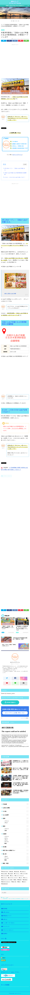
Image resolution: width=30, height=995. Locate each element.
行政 (16, 830)
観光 (16, 843)
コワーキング (5, 877)
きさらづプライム (17, 154)
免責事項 (5, 933)
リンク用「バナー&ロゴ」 (9, 922)
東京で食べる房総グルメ (15, 850)
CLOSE (25, 164)
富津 (15, 826)
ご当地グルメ (23, 871)
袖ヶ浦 (15, 853)
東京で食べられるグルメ (6, 881)
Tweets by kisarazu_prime (8, 693)
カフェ (16, 838)
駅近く (20, 881)
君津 (15, 818)
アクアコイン (17, 873)
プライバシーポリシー (8, 930)
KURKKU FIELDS (5, 871)
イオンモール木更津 (6, 875)
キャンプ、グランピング (19, 875)
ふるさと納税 (5, 873)
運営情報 (5, 908)
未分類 (15, 846)
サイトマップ (6, 926)
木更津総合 (25, 879)
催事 (15, 879)
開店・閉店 (15, 863)
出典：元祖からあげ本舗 (10, 293)
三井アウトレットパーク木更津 (7, 879)
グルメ (16, 822)
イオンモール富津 (24, 873)
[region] (15, 15)
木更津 (15, 833)
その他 (15, 811)
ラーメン (16, 841)
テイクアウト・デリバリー (13, 877)
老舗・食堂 (14, 881)
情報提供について (7, 915)
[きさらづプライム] (15, 3)
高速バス (24, 881)
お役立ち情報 (15, 807)
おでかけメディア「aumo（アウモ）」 (11, 972)
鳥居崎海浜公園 (5, 883)
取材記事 (20, 879)
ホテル (21, 877)
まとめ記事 (15, 814)
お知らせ (5, 919)
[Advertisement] (15, 61)
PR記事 (15, 804)
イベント (16, 821)
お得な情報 (17, 871)
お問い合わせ (6, 912)
